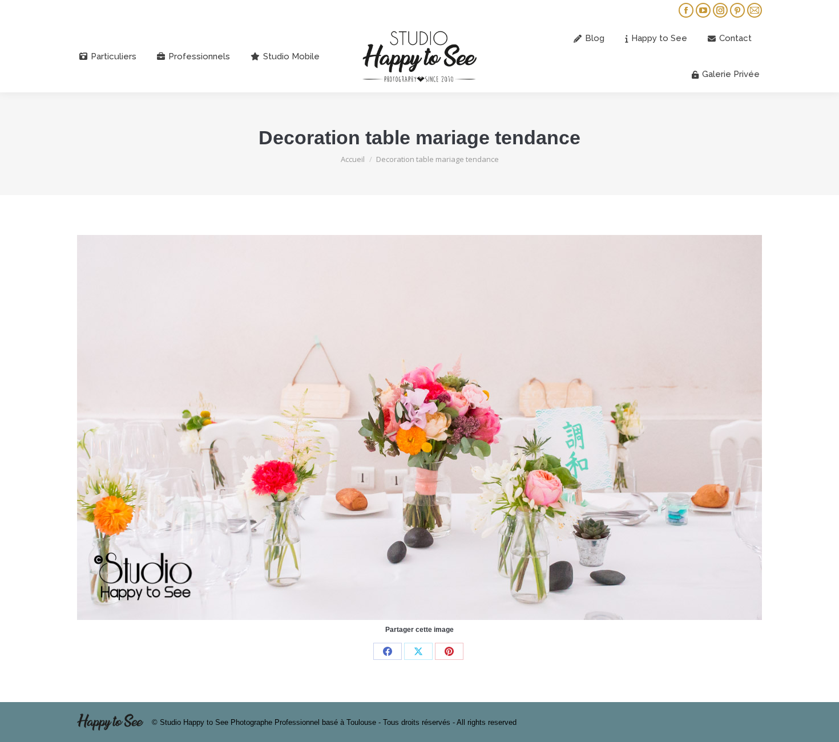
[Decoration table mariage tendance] (419, 427)
